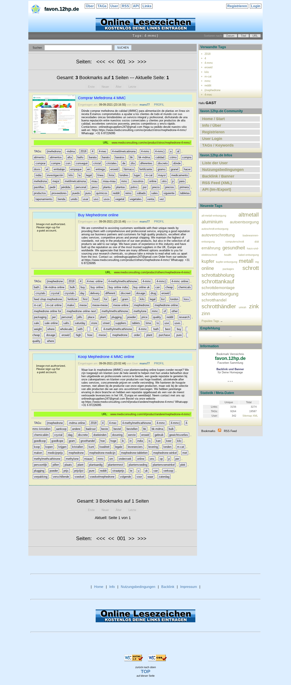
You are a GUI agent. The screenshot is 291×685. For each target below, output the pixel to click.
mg (257, 261)
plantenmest (115, 464)
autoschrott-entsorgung (215, 228)
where (51, 329)
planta (107, 187)
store (94, 323)
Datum (230, 35)
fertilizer (72, 299)
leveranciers (135, 446)
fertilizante (145, 169)
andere (76, 428)
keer (168, 440)
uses (177, 323)
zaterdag (164, 476)
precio (156, 187)
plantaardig (95, 464)
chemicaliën (41, 434)
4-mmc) (159, 151)
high (78, 335)
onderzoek (125, 458)
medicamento (179, 175)
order (136, 335)
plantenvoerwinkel (164, 464)
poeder (54, 470)
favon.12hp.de (61, 9)
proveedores (59, 193)
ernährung (211, 248)
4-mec (103, 151)
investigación (55, 175)
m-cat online (54, 305)
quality (157, 317)
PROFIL (159, 104)
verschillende (61, 476)
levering (153, 446)
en (88, 169)
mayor (162, 175)
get (115, 299)
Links (147, 6)
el (47, 169)
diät (257, 241)
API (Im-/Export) (216, 189)
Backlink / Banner (218, 176)
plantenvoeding (138, 464)
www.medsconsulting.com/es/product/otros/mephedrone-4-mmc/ (151, 142)
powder (131, 317)
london (174, 299)
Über (90, 6)
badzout (91, 428)
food (95, 299)
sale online (51, 323)
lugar (137, 175)
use (166, 323)
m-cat (149, 175)
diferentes (146, 163)
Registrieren (237, 6)
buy (83, 287)
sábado (141, 193)
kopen (49, 446)
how (89, 335)
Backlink (167, 587)
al (178, 151)
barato (106, 157)
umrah (242, 307)
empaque (76, 169)
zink (254, 306)
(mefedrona (54, 151)
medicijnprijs (55, 452)
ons (152, 458)
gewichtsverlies (178, 434)
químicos (101, 193)
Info (112, 587)
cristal (97, 163)
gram (125, 299)
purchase (164, 335)
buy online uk (141, 287)
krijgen (62, 446)
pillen (56, 464)
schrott (250, 268)
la (79, 175)
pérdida (65, 187)
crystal (55, 293)
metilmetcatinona (75, 181)
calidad (160, 157)
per (54, 317)
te (131, 470)
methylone (140, 311)
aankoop (61, 428)
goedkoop (40, 440)
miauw (88, 458)
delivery (95, 293)
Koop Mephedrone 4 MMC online (106, 357)
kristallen (77, 446)
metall (246, 261)
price (144, 317)
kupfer (208, 261)
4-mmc (145, 151)
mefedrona (40, 181)
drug (153, 293)
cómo (173, 157)
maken (38, 452)
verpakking (40, 476)
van (155, 470)
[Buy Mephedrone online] (54, 250)
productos (40, 193)
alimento (39, 157)
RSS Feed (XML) (217, 183)
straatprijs (118, 470)
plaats (68, 464)
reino (128, 193)
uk (146, 470)
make (70, 305)
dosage (140, 293)
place (91, 317)
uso (96, 199)
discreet (126, 293)
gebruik (159, 434)
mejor (55, 181)
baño (80, 157)
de (123, 163)
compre (55, 163)
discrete (83, 434)
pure (179, 335)
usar (85, 199)
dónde (177, 163)
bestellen (132, 428)
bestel (117, 428)
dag (70, 434)
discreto (163, 163)
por (145, 187)
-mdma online (76, 423)
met (184, 452)
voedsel (79, 476)
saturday (80, 323)
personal (81, 187)
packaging (40, 317)
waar (150, 476)
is (149, 440)
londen (167, 446)
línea (100, 175)
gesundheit (233, 247)
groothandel (88, 440)
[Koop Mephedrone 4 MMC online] (54, 392)
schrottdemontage (218, 287)
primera (184, 187)
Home (98, 587)
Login (255, 6)
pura (88, 193)
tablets (136, 323)
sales (154, 193)
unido (74, 199)
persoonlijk (40, 464)
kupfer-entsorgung (226, 261)
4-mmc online (179, 281)
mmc (124, 181)
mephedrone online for (47, 311)
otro (164, 181)
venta (150, 199)
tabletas (185, 193)
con (68, 163)
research (184, 317)
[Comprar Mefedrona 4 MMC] (54, 133)
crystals (70, 293)
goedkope (57, 440)
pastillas (39, 187)
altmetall (248, 215)
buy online (97, 287)
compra (186, 157)
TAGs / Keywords (218, 145)
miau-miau (109, 181)
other (174, 311)
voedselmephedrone (102, 476)
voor (139, 476)
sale (36, 323)
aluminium (212, 221)
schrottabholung (218, 275)
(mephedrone (55, 281)
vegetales (136, 199)
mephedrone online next (81, 311)
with (80, 329)
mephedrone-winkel (165, 452)
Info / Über (211, 125)
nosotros (138, 181)
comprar (41, 163)
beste (104, 428)
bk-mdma (144, 157)
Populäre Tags (210, 321)
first (85, 299)
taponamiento (44, 199)
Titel (243, 35)
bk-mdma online (54, 287)
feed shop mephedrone (48, 299)
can (157, 287)
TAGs (102, 6)
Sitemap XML (250, 415)
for (105, 299)
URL (255, 35)
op (161, 458)
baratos (119, 157)
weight (38, 329)
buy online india (118, 287)
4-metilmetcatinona (123, 151)
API (136, 6)
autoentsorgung (244, 222)
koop (37, 446)
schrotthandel (214, 300)
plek (182, 464)
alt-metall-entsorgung (214, 215)
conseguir (82, 163)
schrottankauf (218, 281)
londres (124, 175)
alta (69, 157)
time (148, 323)
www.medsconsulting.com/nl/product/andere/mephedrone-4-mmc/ (150, 414)
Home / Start (213, 119)
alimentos (56, 157)
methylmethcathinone (115, 311)
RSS (125, 6)
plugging (116, 317)
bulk (72, 287)
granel (174, 169)
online (152, 181)
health (227, 254)
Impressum (188, 587)
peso (95, 187)
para (181, 181)
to (158, 323)
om (111, 458)
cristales (111, 163)
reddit (116, 193)
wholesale (66, 329)
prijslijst (79, 470)
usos (107, 199)
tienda (61, 199)
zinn (206, 313)
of (165, 311)
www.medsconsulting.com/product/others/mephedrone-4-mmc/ (152, 272)
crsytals (40, 293)
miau (94, 181)
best (167, 329)
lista (111, 175)
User (114, 6)
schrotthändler (219, 306)
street (106, 323)
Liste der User (215, 163)
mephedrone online (166, 305)
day (82, 293)
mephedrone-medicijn (102, 452)
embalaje (59, 169)
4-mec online (95, 281)
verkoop (168, 470)
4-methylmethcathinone (122, 281)
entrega (100, 169)
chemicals (184, 287)
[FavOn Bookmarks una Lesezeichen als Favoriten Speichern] (145, 29)
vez (162, 199)
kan (158, 440)
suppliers (120, 323)
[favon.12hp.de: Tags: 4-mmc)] (219, 431)
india (38, 175)
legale (118, 446)
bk (131, 157)
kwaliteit (104, 446)
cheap (169, 287)
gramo (161, 169)
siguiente (168, 193)
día (133, 163)
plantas (120, 187)
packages (228, 269)
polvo (134, 187)
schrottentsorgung (220, 294)
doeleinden (100, 434)
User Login (212, 139)
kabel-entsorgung (248, 254)
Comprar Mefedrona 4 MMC (102, 98)
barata (93, 157)
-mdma (70, 151)
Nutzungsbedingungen (223, 169)
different (110, 293)
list (163, 299)
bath (36, 287)
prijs (66, 470)
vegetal (119, 199)
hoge (113, 440)
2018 (83, 151)
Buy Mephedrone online (98, 215)
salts (66, 323)
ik (123, 440)
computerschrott (234, 241)
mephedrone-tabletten (134, 452)
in (131, 440)
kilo (71, 175)
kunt (91, 446)
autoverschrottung (218, 235)
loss (186, 299)
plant (103, 317)
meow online (120, 305)
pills (79, 317)
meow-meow (100, 305)
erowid (114, 169)
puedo (76, 193)
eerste (132, 434)
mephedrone (141, 305)
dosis (37, 169)
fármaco (129, 169)
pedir (53, 187)
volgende (125, 476)
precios (169, 187)
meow (83, 305)
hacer (187, 169)
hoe (102, 440)
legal (89, 175)
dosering (117, 434)
